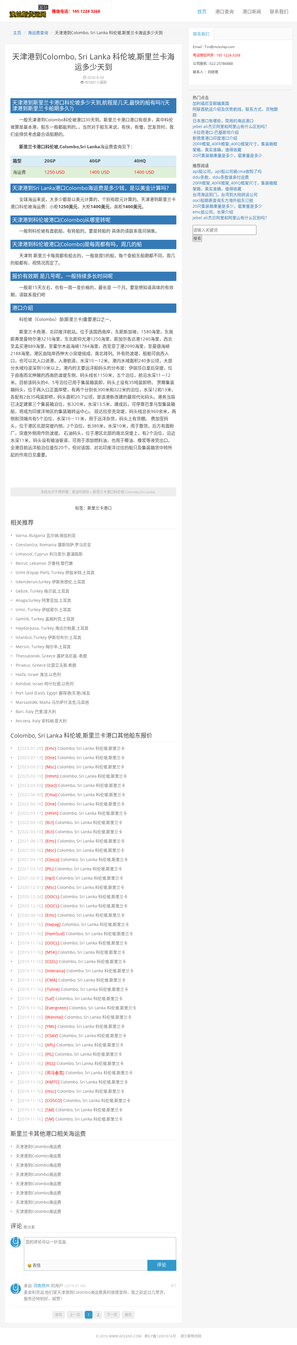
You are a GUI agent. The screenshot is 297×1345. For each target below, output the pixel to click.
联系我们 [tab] (201, 33)
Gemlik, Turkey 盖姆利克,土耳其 (45, 619)
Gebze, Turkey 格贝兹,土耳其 (42, 591)
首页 (202, 11)
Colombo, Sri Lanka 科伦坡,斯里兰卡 (85, 748)
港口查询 (224, 11)
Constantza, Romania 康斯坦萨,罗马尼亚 (53, 544)
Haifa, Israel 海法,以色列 (38, 674)
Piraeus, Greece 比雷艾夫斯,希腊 (46, 665)
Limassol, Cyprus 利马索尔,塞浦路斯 (49, 554)
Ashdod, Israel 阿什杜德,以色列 (45, 683)
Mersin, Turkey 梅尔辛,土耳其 (43, 646)
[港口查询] (27, 10)
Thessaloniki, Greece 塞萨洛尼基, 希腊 (51, 656)
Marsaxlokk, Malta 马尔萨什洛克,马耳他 (52, 702)
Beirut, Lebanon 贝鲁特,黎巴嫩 (44, 563)
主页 (17, 32)
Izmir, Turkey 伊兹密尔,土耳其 (43, 609)
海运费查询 (38, 32)
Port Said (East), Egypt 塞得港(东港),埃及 (53, 693)
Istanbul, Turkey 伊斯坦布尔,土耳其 (48, 637)
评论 (161, 1265)
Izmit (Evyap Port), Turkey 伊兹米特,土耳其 (55, 572)
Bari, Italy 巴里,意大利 (36, 711)
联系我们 (279, 11)
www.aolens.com (125, 1336)
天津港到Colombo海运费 (38, 1146)
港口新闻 (251, 11)
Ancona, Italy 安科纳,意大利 (41, 720)
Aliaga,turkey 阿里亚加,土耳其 (43, 600)
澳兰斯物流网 (190, 1336)
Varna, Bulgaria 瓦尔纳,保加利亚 (46, 535)
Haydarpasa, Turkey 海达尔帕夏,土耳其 (52, 628)
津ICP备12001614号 (160, 1336)
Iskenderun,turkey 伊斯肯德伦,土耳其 (50, 581)
